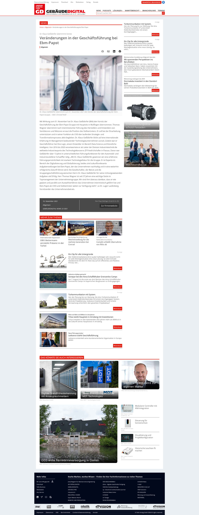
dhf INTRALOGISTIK (73, 484)
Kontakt (95, 512)
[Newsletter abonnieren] (42, 497)
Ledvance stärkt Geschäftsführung (83, 335)
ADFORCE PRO (72, 489)
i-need (139, 484)
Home (42, 27)
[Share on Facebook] (120, 51)
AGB (57, 512)
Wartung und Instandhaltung (146, 495)
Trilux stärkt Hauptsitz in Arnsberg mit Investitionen (90, 317)
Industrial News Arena (109, 492)
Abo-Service (40, 492)
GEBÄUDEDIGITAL (73, 487)
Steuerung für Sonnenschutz (141, 421)
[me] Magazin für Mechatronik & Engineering (81, 482)
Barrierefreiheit (65, 512)
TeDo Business (41, 487)
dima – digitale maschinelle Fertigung (114, 484)
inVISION (105, 495)
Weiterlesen (118, 268)
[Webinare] (50, 497)
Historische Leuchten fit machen (145, 449)
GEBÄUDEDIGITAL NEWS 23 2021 (55, 209)
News (44, 23)
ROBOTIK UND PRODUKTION (76, 500)
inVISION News (142, 482)
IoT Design (106, 497)
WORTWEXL (141, 497)
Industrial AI (71, 492)
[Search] (163, 13)
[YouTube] (46, 497)
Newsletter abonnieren (151, 2)
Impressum (40, 512)
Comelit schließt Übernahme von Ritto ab (108, 243)
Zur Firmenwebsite (109, 205)
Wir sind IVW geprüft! (43, 482)
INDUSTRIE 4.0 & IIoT (144, 487)
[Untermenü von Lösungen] (122, 10)
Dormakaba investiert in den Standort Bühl (140, 82)
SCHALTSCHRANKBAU (109, 500)
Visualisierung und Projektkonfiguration (144, 436)
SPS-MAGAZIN (142, 492)
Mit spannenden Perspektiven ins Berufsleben (138, 60)
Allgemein (48, 27)
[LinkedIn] (37, 497)
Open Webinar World (74, 497)
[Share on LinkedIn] (114, 51)
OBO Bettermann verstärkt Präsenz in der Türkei (52, 243)
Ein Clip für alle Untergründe (80, 254)
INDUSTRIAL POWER (74, 495)
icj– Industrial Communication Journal (114, 489)
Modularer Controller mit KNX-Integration (146, 407)
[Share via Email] (108, 51)
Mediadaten (40, 489)
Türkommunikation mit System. (82, 294)
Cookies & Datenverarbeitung (81, 512)
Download (40, 484)
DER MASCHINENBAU (109, 482)
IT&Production (142, 489)
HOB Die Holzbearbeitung (110, 487)
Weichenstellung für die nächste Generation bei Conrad (78, 242)
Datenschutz (49, 512)
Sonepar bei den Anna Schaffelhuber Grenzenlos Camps (92, 277)
